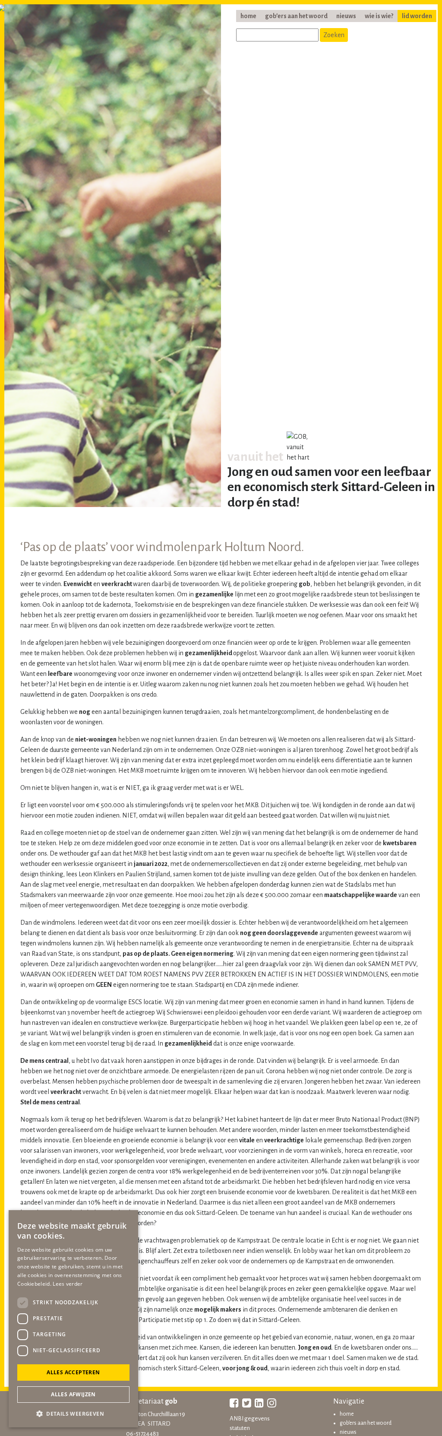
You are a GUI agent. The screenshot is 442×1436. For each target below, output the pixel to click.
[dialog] (73, 1318)
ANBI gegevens (250, 1418)
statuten (240, 1428)
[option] (112, 257)
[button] (73, 1413)
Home (248, 16)
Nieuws (346, 16)
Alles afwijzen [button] (73, 1394)
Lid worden (417, 16)
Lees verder (67, 1283)
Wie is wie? (379, 16)
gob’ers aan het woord (296, 16)
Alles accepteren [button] (73, 1372)
